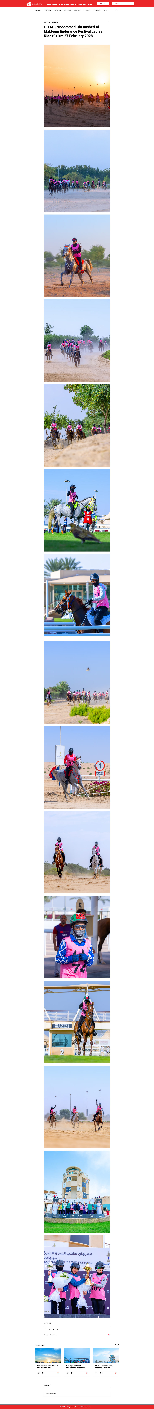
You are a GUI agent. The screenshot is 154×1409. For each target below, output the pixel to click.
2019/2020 (67, 10)
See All (117, 1345)
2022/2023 (47, 1323)
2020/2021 (58, 10)
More (105, 10)
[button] (116, 10)
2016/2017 (97, 10)
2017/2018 (87, 10)
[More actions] (109, 22)
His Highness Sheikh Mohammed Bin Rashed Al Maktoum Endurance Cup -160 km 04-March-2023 (75, 1367)
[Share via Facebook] (45, 1329)
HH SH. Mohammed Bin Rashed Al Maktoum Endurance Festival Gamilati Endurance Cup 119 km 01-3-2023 (105, 1367)
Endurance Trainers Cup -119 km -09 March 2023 (47, 1367)
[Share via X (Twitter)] (49, 1329)
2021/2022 (48, 10)
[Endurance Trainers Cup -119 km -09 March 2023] (48, 1355)
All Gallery (38, 10)
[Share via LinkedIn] (53, 1329)
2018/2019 (77, 10)
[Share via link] (58, 1329)
